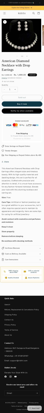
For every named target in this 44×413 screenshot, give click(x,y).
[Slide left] (17, 56)
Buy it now (22, 104)
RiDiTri (13, 402)
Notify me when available (22, 111)
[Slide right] (26, 56)
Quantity (5, 85)
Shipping (4, 78)
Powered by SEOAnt (22, 139)
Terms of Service (11, 330)
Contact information (23, 409)
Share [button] (6, 162)
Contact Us (9, 320)
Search (7, 304)
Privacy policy (34, 402)
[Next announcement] (39, 2)
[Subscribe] (36, 393)
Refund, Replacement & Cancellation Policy (22, 310)
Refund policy (22, 402)
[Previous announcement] (4, 2)
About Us (8, 335)
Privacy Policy (10, 325)
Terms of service (16, 406)
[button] (4, 13)
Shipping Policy (11, 315)
